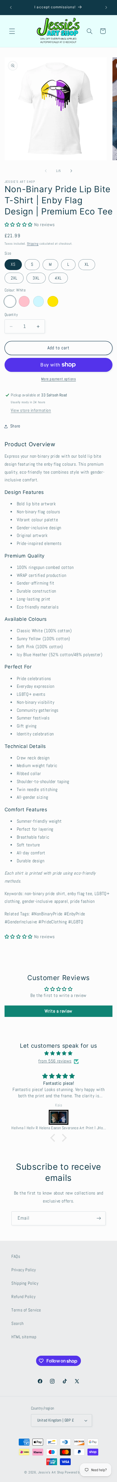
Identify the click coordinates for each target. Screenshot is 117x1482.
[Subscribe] (98, 1218)
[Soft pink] (24, 301)
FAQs (15, 1256)
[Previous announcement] (11, 7)
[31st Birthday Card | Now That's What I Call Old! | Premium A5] (69, 1117)
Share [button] (15, 426)
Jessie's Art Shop (51, 1472)
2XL (14, 278)
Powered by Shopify (79, 1472)
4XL (58, 278)
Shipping (33, 244)
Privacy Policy (23, 1269)
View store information (31, 410)
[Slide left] (45, 171)
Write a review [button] (58, 1011)
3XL (36, 278)
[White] (10, 301)
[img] (59, 1053)
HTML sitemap (24, 1336)
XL (87, 264)
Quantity (11, 314)
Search (17, 1323)
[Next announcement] (106, 7)
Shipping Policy (24, 1283)
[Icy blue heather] (38, 301)
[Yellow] (52, 301)
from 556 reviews (55, 1061)
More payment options (58, 379)
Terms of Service (26, 1310)
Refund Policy (23, 1296)
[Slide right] (71, 171)
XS (13, 264)
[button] (11, 31)
